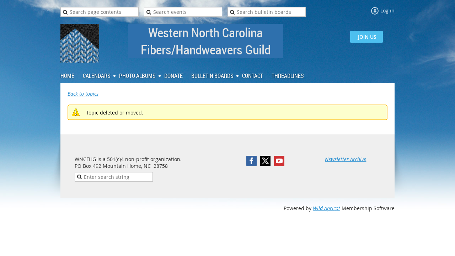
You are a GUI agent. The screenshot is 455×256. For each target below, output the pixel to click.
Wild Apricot (326, 208)
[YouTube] (279, 161)
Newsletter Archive (345, 159)
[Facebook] (251, 161)
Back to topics (83, 93)
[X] (265, 161)
